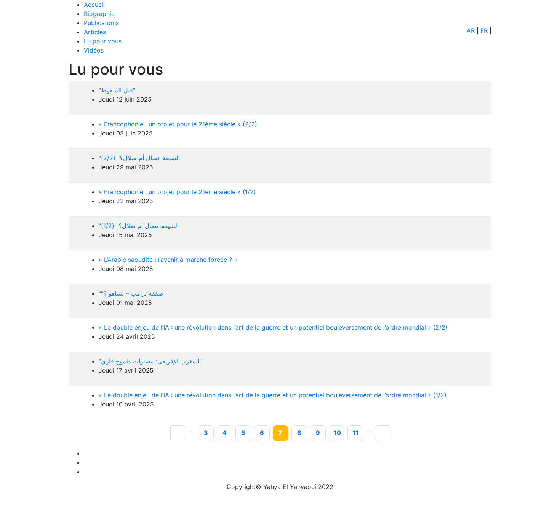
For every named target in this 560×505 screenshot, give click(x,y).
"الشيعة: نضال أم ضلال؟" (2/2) (139, 158)
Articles (95, 32)
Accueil (94, 4)
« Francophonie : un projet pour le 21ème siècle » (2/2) (178, 124)
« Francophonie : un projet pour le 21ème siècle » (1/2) (177, 192)
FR (484, 30)
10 (339, 433)
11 (357, 433)
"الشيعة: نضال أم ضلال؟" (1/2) (139, 225)
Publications (101, 23)
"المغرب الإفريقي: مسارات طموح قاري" (150, 361)
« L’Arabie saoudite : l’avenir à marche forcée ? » (168, 259)
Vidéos (94, 50)
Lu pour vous (103, 41)
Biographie (99, 14)
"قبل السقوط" (117, 90)
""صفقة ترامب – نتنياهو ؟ (131, 293)
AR (471, 30)
